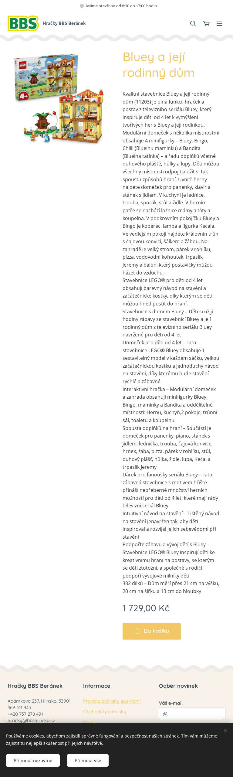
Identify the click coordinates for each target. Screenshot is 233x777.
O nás (89, 722)
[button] (193, 23)
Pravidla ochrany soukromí (111, 701)
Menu (219, 23)
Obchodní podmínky (104, 711)
